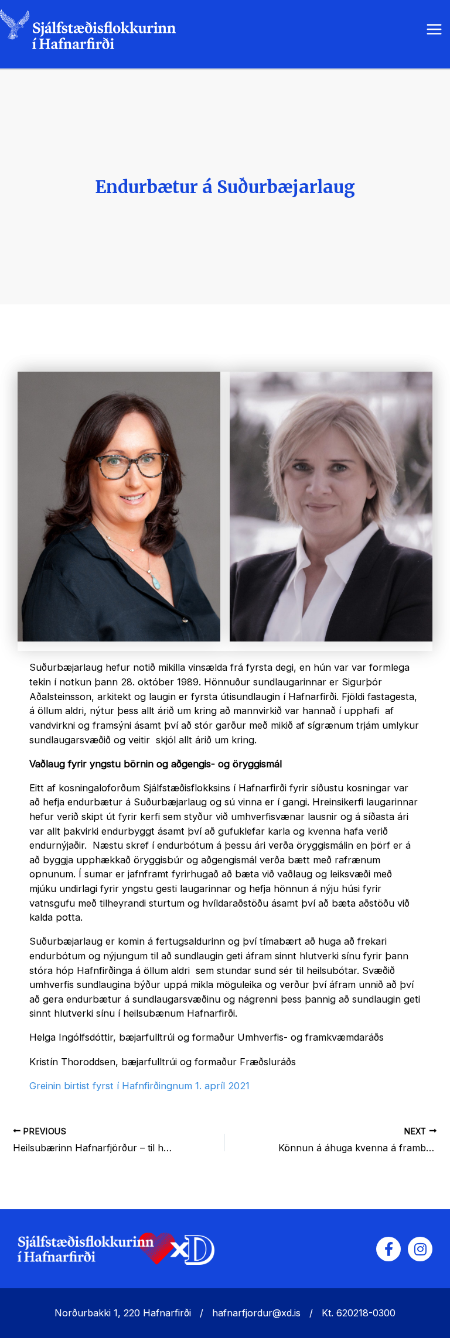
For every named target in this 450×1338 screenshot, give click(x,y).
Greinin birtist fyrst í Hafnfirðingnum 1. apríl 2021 (139, 1086)
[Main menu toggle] (434, 29)
